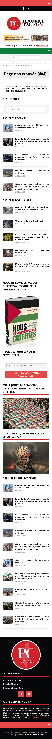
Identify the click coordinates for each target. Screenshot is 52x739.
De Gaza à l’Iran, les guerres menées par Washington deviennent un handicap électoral (32, 576)
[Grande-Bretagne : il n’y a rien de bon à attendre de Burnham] (8, 606)
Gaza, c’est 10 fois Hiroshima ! (29, 221)
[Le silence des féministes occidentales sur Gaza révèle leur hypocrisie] (8, 158)
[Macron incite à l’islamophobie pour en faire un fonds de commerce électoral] (8, 267)
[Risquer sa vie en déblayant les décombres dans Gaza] (8, 128)
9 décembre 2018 (23, 242)
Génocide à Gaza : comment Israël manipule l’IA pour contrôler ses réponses (32, 619)
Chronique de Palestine (12, 680)
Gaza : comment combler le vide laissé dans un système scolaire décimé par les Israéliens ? (32, 186)
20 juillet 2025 (21, 224)
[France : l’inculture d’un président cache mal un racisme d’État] (8, 210)
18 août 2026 (21, 595)
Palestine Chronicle (10, 684)
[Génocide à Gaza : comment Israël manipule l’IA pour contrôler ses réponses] (8, 620)
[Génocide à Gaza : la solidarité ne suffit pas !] (8, 173)
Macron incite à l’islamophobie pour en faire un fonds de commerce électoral (32, 266)
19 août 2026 (21, 581)
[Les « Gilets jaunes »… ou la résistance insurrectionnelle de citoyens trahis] (8, 237)
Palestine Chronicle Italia (13, 688)
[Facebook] (23, 8)
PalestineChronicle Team (34, 735)
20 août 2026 (21, 192)
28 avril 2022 (21, 256)
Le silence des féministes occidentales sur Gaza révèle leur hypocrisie (32, 157)
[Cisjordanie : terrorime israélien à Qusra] (8, 592)
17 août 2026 (21, 624)
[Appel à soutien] (26, 39)
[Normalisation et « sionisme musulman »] (8, 253)
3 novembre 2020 (23, 272)
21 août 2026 (21, 162)
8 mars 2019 (21, 212)
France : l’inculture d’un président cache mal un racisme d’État (32, 208)
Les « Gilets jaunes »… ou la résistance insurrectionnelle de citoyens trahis (32, 236)
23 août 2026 (21, 130)
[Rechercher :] (25, 57)
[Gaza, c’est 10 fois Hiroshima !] (8, 224)
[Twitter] (28, 8)
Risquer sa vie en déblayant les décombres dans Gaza (32, 126)
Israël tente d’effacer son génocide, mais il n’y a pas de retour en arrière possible (32, 141)
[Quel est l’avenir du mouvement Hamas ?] (8, 563)
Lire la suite (37, 718)
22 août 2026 (21, 147)
